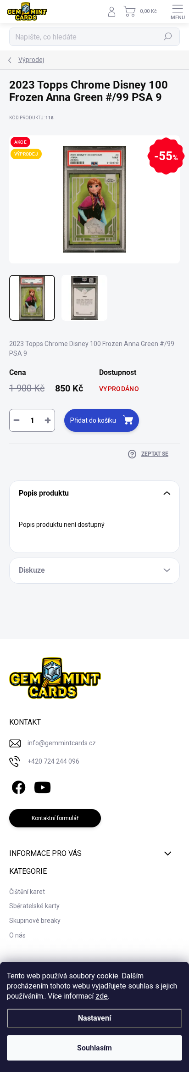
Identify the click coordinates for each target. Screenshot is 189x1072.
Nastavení (94, 1018)
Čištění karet (27, 891)
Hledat (168, 37)
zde (101, 996)
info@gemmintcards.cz (62, 743)
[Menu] (177, 11)
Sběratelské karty (34, 906)
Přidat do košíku (93, 420)
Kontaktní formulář (55, 818)
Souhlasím (94, 1048)
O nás (17, 935)
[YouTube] (42, 785)
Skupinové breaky (35, 920)
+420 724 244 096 (53, 761)
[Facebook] (17, 785)
